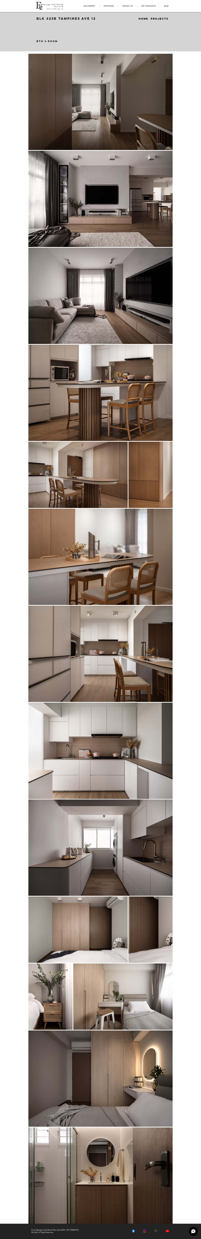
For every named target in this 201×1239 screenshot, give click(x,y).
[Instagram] (145, 1231)
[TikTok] (156, 1231)
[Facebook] (133, 1231)
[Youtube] (167, 1231)
